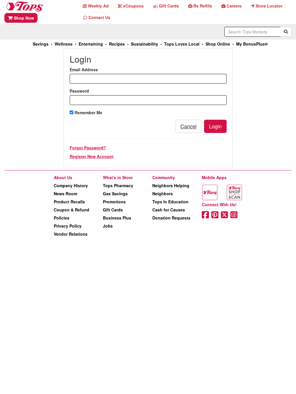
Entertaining (91, 44)
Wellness (64, 44)
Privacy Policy (68, 226)
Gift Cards (113, 210)
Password (79, 91)
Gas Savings (115, 193)
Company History (71, 185)
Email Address (84, 69)
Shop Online (218, 44)
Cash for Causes (168, 210)
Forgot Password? (88, 148)
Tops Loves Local (181, 44)
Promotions (114, 201)
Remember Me (87, 112)
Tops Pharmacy (118, 185)
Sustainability (144, 44)
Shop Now (23, 18)
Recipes (117, 44)
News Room (65, 193)
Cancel (188, 126)
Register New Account (92, 156)
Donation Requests (171, 218)
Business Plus (117, 218)
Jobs (108, 226)
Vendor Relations (71, 234)
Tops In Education (170, 201)
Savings (41, 44)
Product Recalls (69, 201)
